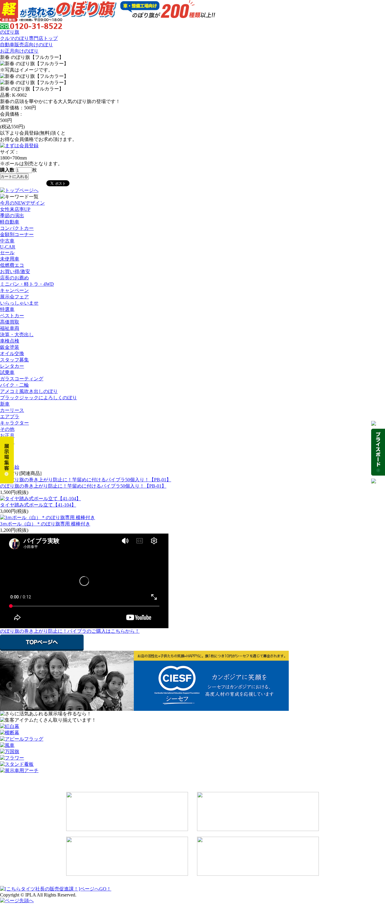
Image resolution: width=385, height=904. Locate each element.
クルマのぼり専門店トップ (29, 38)
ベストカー (12, 315)
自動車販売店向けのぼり (26, 44)
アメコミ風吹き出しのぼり (29, 391)
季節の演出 (12, 215)
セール (7, 252)
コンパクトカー (17, 228)
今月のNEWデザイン (22, 202)
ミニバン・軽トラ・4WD (27, 284)
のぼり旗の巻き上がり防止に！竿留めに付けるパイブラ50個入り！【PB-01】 (83, 486)
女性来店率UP (15, 209)
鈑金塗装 (9, 347)
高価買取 (9, 321)
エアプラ (9, 416)
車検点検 (9, 340)
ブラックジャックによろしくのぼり (38, 397)
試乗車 (7, 372)
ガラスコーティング (21, 378)
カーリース (12, 410)
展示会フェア (14, 296)
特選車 (7, 309)
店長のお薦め (14, 277)
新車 (5, 403)
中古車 (7, 240)
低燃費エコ (12, 265)
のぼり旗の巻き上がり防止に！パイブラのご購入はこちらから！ (70, 631)
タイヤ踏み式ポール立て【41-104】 (38, 504)
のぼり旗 (9, 32)
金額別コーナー (17, 234)
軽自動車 (9, 221)
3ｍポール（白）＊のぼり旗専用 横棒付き (45, 523)
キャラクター (14, 422)
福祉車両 (9, 328)
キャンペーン (14, 290)
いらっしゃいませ (19, 303)
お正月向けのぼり (19, 50)
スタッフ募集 (14, 359)
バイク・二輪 (14, 385)
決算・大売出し (17, 334)
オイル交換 (12, 353)
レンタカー (12, 366)
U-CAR (7, 246)
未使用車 (9, 258)
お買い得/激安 (15, 271)
